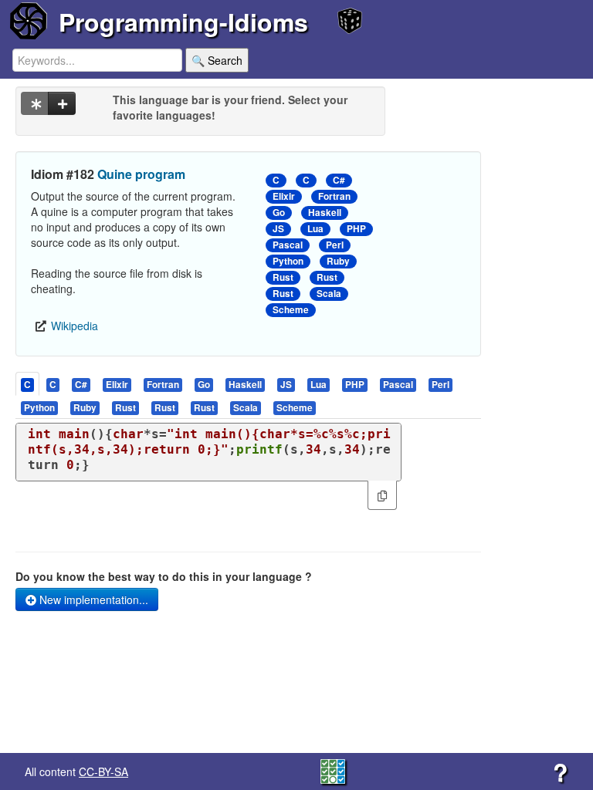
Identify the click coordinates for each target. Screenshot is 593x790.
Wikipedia (74, 325)
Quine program (141, 174)
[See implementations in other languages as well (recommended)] (35, 103)
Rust (283, 277)
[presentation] (27, 384)
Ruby (338, 261)
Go (279, 212)
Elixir (284, 196)
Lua (315, 228)
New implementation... (92, 599)
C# (339, 180)
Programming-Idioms (183, 21)
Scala (329, 293)
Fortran (334, 196)
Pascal (288, 245)
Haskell (324, 212)
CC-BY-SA (103, 771)
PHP (356, 228)
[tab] (28, 384)
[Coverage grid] (332, 770)
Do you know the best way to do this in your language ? (163, 576)
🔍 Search (216, 60)
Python (288, 261)
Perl (335, 245)
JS (278, 228)
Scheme (291, 309)
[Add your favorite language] (62, 103)
